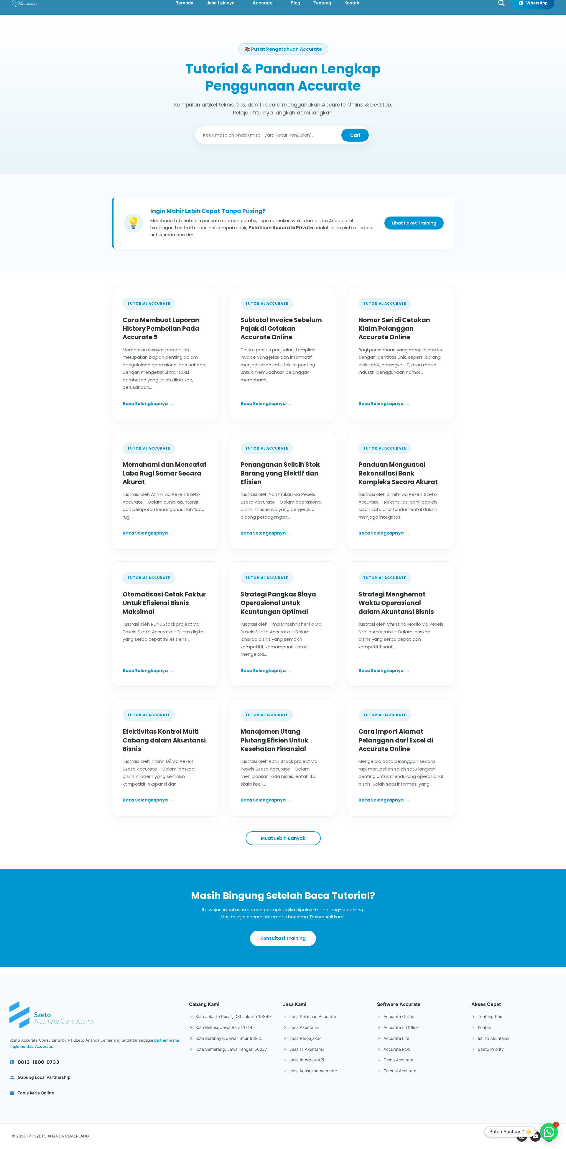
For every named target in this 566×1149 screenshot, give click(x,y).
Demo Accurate (398, 1059)
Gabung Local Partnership (44, 1077)
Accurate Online (399, 1016)
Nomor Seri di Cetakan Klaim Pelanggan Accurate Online (394, 329)
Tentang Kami (491, 1016)
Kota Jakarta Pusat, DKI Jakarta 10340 (233, 1016)
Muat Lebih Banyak (283, 838)
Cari (355, 135)
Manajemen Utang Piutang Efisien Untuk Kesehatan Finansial (274, 740)
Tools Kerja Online (36, 1092)
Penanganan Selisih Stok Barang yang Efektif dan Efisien (280, 473)
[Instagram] (521, 1136)
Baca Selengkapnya (148, 404)
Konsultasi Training (283, 938)
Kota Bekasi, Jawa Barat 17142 (225, 1027)
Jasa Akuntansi (304, 1027)
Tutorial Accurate (400, 1070)
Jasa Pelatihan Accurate (312, 1016)
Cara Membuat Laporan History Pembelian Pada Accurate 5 (161, 329)
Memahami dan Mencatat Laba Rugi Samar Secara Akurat (165, 473)
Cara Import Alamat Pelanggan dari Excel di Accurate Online (395, 740)
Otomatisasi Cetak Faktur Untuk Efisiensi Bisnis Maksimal (164, 603)
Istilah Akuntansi (493, 1038)
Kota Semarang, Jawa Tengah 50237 (231, 1049)
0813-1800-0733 (38, 1062)
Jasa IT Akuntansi (306, 1049)
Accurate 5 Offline (401, 1027)
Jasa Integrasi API (306, 1059)
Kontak (484, 1027)
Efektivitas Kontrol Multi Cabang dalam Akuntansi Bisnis (164, 740)
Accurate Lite (396, 1038)
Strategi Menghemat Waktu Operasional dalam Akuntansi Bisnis (396, 603)
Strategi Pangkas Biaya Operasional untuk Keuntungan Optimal (278, 603)
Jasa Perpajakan (305, 1038)
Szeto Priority (491, 1049)
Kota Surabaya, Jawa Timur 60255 (229, 1038)
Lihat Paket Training (414, 223)
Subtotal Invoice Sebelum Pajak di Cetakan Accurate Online (281, 329)
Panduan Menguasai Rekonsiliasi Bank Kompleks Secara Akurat (398, 473)
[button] (549, 1132)
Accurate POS (397, 1049)
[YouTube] (535, 1136)
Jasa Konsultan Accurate (313, 1070)
